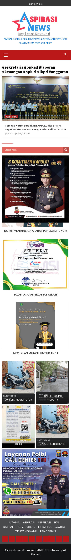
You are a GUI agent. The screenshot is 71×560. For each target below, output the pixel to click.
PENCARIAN (48, 531)
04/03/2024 (21, 133)
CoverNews (52, 550)
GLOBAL (60, 526)
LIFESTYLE (44, 526)
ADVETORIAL (11, 117)
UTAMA (14, 522)
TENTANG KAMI (26, 531)
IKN (56, 522)
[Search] (65, 54)
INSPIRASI (44, 522)
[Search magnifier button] (66, 150)
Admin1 (10, 133)
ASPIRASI (29, 522)
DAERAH (8, 526)
